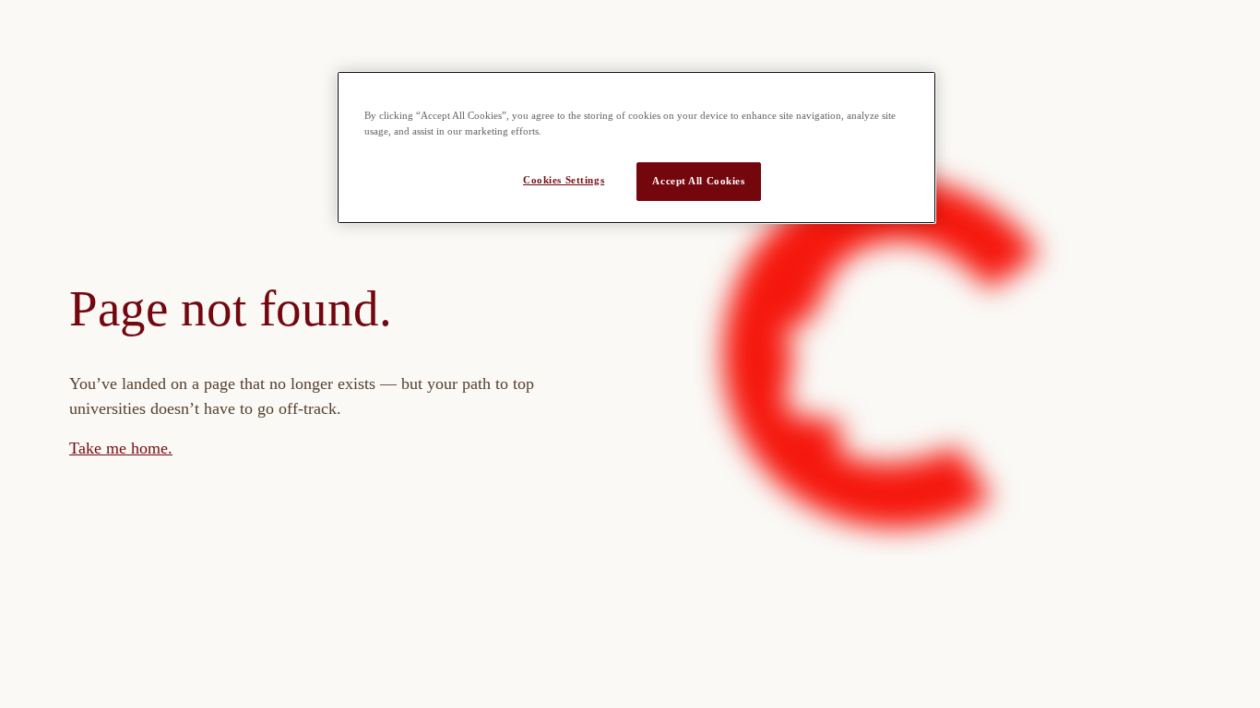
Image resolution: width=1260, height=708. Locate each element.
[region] (636, 147)
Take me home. (120, 448)
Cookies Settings (563, 179)
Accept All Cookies (698, 180)
